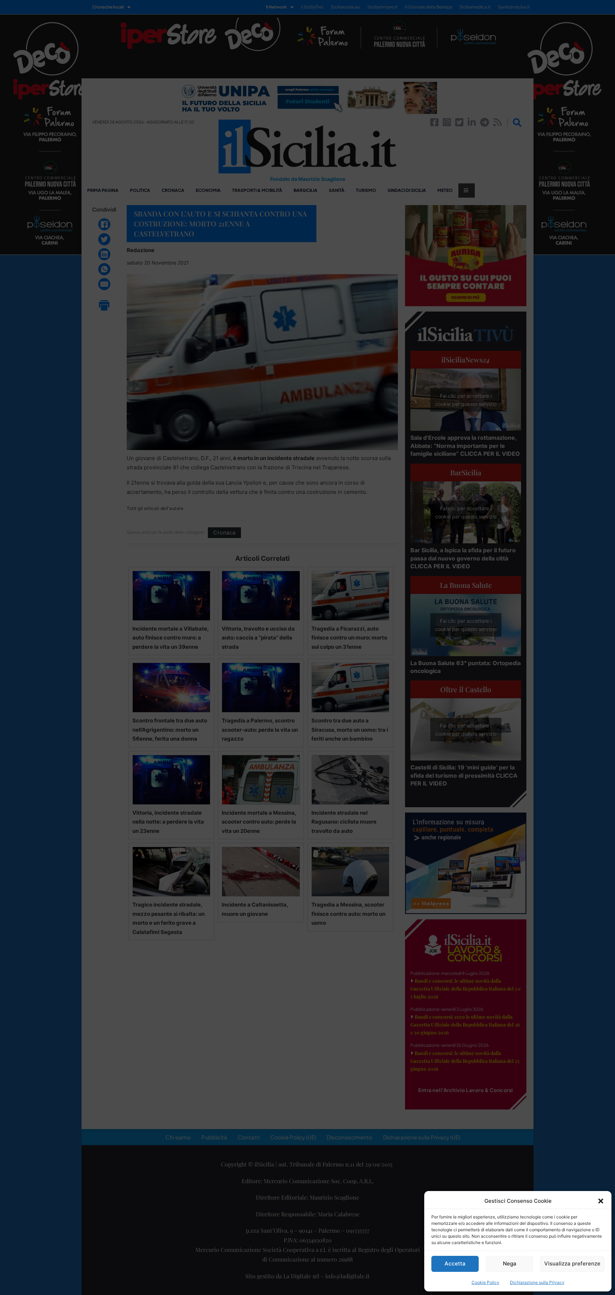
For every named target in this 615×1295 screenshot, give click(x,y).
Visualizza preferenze (572, 1263)
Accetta (455, 1263)
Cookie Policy (485, 1282)
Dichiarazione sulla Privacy (537, 1282)
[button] (600, 1201)
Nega (509, 1263)
